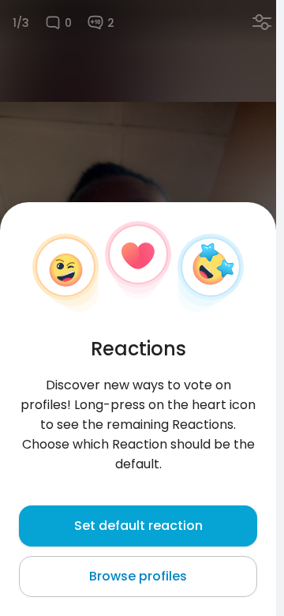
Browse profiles (138, 576)
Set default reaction (138, 525)
